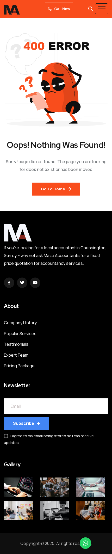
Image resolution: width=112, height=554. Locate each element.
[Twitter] (22, 283)
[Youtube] (35, 283)
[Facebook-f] (9, 283)
